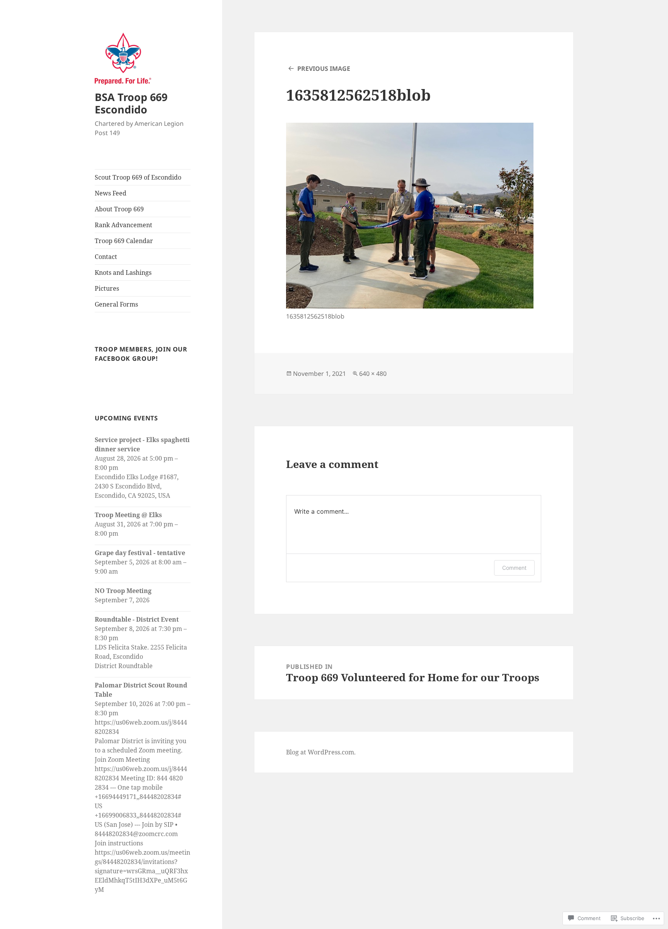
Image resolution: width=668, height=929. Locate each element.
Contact (106, 256)
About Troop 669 (119, 209)
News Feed (110, 193)
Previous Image (323, 68)
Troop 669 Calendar (124, 241)
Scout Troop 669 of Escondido (138, 177)
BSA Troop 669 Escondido (131, 103)
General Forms (116, 304)
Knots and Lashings (123, 272)
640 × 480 (373, 373)
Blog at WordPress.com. (321, 752)
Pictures (107, 288)
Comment (514, 567)
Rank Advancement (123, 225)
